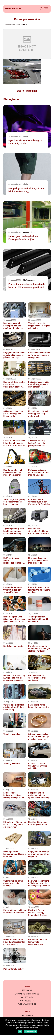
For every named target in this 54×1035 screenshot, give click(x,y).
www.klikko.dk (29, 1004)
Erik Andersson (29, 280)
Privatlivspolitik (30, 1031)
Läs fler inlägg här (27, 90)
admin (24, 24)
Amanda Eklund (29, 232)
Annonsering (27, 1015)
